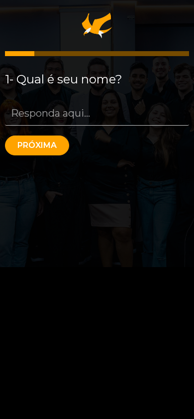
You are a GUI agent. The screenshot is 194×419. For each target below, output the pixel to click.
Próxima (37, 145)
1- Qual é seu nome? (63, 79)
